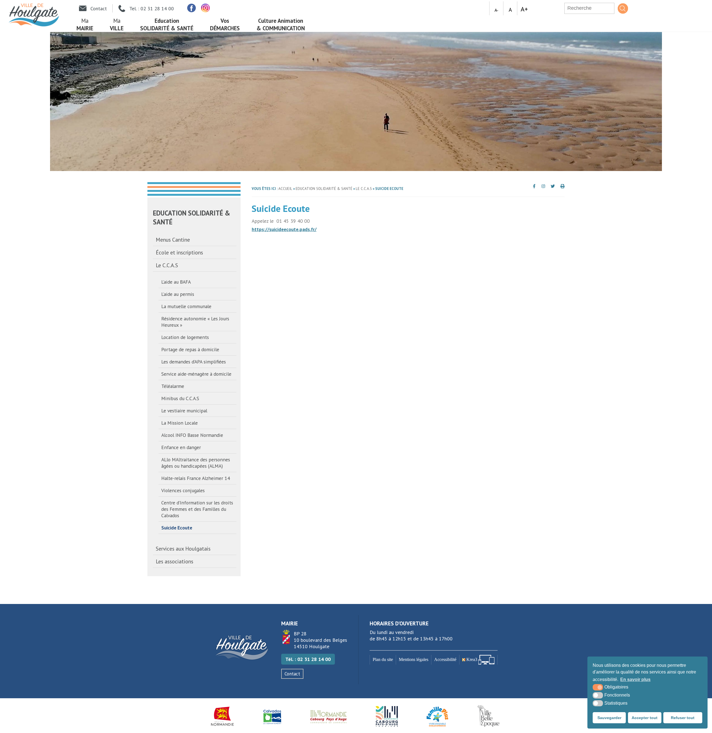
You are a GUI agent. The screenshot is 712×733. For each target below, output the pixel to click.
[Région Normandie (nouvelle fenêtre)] (222, 716)
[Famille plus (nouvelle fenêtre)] (437, 716)
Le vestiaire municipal (184, 410)
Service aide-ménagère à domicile (196, 374)
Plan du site (383, 659)
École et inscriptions (179, 252)
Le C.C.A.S (167, 265)
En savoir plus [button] (635, 679)
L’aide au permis (177, 294)
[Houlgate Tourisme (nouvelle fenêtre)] (386, 716)
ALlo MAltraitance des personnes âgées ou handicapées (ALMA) (195, 462)
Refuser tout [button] (682, 717)
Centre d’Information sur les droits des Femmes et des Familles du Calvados (197, 509)
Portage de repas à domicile (190, 349)
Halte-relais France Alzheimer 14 (195, 478)
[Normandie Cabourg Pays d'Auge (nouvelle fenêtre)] (329, 716)
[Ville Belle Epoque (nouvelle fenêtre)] (489, 716)
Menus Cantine (173, 239)
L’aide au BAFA (176, 282)
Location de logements (185, 337)
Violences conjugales (183, 490)
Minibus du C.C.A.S (180, 398)
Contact (292, 674)
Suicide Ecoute (176, 527)
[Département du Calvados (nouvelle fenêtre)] (272, 716)
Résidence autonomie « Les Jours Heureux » (195, 321)
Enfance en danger (181, 447)
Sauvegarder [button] (609, 717)
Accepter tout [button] (644, 717)
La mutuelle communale (186, 306)
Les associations (174, 561)
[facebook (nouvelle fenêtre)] (191, 8)
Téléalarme (172, 386)
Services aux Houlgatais (183, 548)
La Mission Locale (179, 423)
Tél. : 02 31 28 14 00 (308, 659)
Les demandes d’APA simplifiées (193, 361)
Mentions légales (413, 659)
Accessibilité (445, 659)
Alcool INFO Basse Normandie (192, 435)
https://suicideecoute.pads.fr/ (284, 229)
